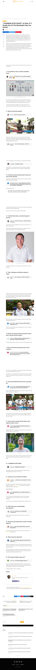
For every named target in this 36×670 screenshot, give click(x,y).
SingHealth (8, 531)
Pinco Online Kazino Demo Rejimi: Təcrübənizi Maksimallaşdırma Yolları (9, 615)
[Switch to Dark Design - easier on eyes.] (31, 1)
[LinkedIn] (3, 42)
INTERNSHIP (22, 664)
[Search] (32, 1)
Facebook (30, 587)
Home (3, 18)
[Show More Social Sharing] (22, 32)
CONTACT (13, 664)
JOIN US (17, 664)
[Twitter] (3, 39)
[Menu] (3, 1)
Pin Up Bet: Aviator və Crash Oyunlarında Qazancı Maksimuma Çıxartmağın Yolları (9, 609)
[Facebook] (3, 37)
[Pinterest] (3, 44)
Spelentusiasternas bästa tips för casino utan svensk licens (26, 609)
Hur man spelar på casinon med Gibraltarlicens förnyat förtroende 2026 (19, 648)
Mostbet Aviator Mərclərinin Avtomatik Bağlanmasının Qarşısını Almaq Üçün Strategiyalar (19, 640)
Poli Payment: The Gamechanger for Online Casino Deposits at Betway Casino (20, 636)
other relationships (16, 485)
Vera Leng (6, 29)
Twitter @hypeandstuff (23, 587)
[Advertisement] (18, 10)
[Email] (3, 46)
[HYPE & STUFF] (18, 1)
